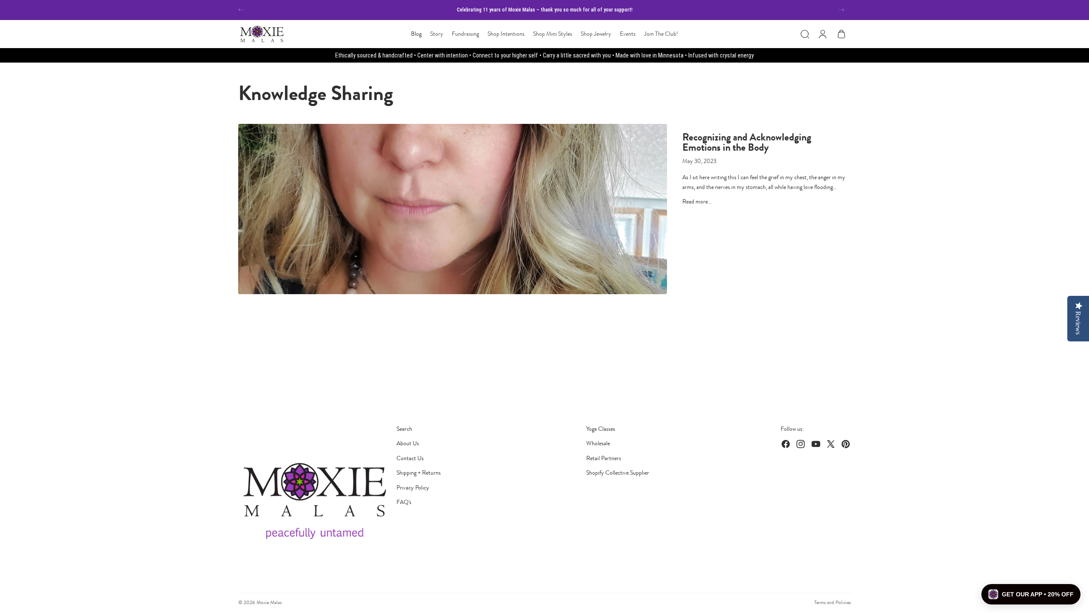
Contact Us (410, 458)
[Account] (822, 34)
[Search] (804, 34)
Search (404, 428)
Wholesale (598, 443)
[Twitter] (831, 444)
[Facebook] (786, 444)
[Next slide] (841, 9)
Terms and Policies (832, 602)
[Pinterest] (846, 444)
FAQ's (403, 502)
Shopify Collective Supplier (617, 472)
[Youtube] (816, 444)
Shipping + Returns (418, 472)
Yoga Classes (600, 428)
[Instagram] (800, 444)
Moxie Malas (269, 602)
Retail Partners (603, 458)
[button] (1030, 594)
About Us (407, 443)
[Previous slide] (241, 9)
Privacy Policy (412, 487)
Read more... (697, 201)
